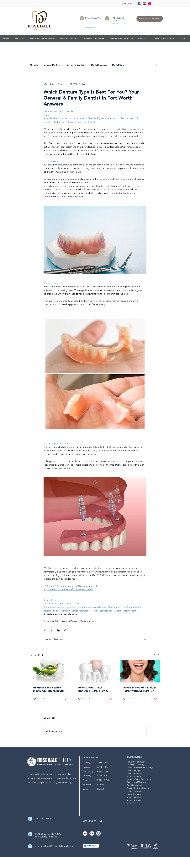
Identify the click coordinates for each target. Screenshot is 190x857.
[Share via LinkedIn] (58, 630)
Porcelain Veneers (135, 785)
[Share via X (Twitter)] (51, 630)
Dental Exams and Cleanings (140, 767)
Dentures (131, 802)
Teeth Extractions (135, 776)
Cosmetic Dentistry (76, 65)
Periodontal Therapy (136, 782)
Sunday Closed (93, 789)
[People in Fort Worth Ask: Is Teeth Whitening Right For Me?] (140, 671)
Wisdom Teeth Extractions (139, 779)
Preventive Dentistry (136, 761)
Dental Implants (99, 65)
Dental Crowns (134, 791)
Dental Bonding (134, 797)
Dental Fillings (133, 770)
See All (157, 654)
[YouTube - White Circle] (91, 833)
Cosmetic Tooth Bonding (138, 788)
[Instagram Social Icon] (149, 3)
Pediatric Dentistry (135, 764)
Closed (97, 784)
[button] (144, 38)
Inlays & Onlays (134, 794)
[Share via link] (65, 630)
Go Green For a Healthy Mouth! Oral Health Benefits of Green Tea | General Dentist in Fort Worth (49, 689)
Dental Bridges (134, 799)
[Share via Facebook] (45, 630)
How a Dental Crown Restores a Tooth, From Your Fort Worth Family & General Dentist (94, 689)
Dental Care (118, 65)
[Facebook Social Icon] (139, 3)
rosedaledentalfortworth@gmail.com (54, 846)
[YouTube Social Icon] (144, 3)
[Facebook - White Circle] (85, 833)
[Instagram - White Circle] (98, 833)
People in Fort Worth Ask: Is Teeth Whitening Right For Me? (139, 689)
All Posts (34, 65)
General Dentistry (52, 65)
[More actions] (144, 84)
